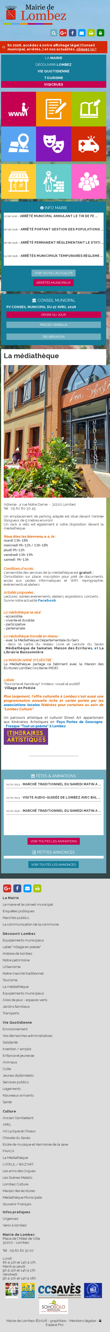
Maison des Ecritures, (73, 648)
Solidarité (10, 1042)
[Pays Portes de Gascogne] (28, 1290)
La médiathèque (16, 987)
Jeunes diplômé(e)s (18, 1075)
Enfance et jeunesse (18, 1056)
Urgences (10, 1219)
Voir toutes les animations (53, 841)
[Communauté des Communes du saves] (59, 1290)
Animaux (10, 1062)
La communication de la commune (31, 924)
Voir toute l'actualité (53, 273)
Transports (11, 1013)
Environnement (15, 1029)
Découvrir (54, 65)
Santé (7, 1102)
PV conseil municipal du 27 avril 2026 (41, 307)
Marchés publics (16, 918)
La (53, 58)
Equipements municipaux (23, 940)
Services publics (16, 1082)
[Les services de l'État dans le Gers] (93, 1290)
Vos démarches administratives (27, 1036)
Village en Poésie (20, 688)
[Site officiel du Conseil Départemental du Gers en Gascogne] (11, 1297)
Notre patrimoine (16, 960)
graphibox (58, 1321)
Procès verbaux (54, 325)
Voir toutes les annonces (53, 864)
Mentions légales (82, 1321)
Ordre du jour (53, 315)
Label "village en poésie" (22, 947)
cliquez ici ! (86, 49)
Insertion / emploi (17, 1049)
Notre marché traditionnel (23, 973)
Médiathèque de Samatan (29, 648)
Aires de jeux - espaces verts (25, 1000)
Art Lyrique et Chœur (19, 1131)
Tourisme (10, 980)
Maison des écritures (19, 1191)
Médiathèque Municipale (22, 1197)
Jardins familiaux (16, 1007)
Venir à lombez (15, 1225)
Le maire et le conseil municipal (28, 904)
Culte (7, 1069)
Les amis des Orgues (19, 1171)
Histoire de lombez (17, 954)
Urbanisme (12, 967)
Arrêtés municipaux (53, 282)
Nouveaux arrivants (18, 1095)
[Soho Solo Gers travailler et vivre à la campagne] (53, 1306)
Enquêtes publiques (18, 911)
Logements (12, 1089)
